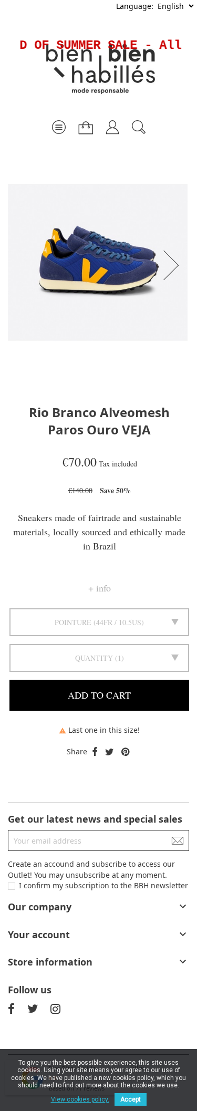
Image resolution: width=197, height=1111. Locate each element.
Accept (130, 1099)
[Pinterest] (125, 752)
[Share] (94, 752)
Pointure (73, 622)
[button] (174, 265)
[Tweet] (109, 752)
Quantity (94, 658)
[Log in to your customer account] (112, 123)
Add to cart (99, 695)
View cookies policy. (80, 1099)
